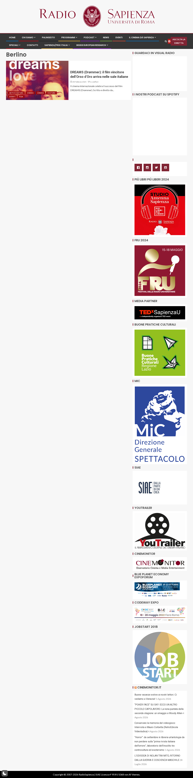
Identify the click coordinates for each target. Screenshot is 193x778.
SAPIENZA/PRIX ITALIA (56, 45)
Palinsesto (48, 37)
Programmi (68, 37)
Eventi (119, 37)
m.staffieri (94, 82)
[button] (5, 773)
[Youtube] (166, 167)
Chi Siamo (27, 37)
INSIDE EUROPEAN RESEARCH (91, 45)
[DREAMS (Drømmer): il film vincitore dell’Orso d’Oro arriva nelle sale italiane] (37, 80)
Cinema (30, 93)
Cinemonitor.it (149, 687)
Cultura (51, 93)
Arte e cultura (16, 93)
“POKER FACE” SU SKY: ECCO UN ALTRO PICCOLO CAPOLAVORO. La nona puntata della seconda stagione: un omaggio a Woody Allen (159, 708)
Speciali (13, 45)
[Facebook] (139, 167)
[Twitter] (157, 167)
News (106, 37)
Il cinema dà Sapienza (141, 37)
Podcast (89, 37)
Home (12, 37)
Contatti (32, 45)
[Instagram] (148, 167)
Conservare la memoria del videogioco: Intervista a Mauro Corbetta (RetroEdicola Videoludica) (156, 727)
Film (21, 97)
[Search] (166, 41)
